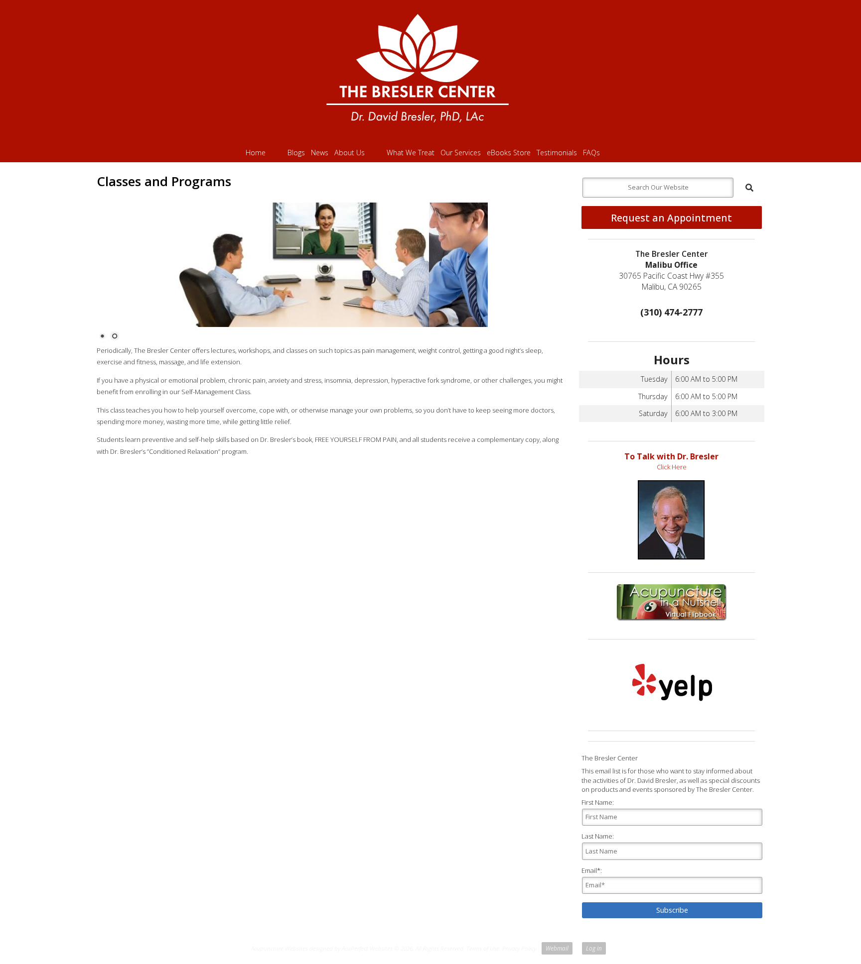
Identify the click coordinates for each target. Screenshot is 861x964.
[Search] (749, 188)
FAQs (591, 152)
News (319, 152)
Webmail (557, 948)
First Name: (597, 802)
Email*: (591, 870)
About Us (349, 152)
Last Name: (597, 836)
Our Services (460, 152)
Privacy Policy (519, 948)
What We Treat (410, 152)
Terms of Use (482, 948)
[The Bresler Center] (430, 71)
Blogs (296, 152)
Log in (594, 948)
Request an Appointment (671, 217)
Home (256, 152)
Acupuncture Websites (279, 948)
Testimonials (557, 152)
